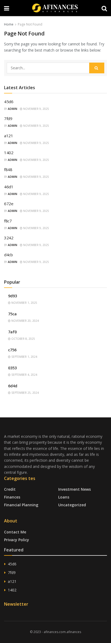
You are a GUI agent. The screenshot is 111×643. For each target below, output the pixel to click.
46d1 (8, 186)
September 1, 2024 (24, 357)
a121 (8, 135)
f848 (8, 169)
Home (8, 24)
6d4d (12, 385)
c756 (12, 349)
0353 (12, 367)
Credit (10, 489)
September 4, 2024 (24, 375)
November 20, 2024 (25, 321)
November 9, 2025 (35, 109)
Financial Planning (21, 504)
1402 (8, 152)
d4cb (8, 254)
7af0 (12, 331)
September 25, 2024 (25, 393)
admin (12, 109)
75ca (12, 313)
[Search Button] (96, 68)
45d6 (8, 101)
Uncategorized (72, 504)
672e (8, 203)
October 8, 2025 (23, 339)
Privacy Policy (16, 539)
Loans (63, 497)
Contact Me (15, 531)
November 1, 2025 (24, 303)
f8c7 (8, 220)
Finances (12, 497)
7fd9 (8, 118)
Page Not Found (30, 24)
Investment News (74, 489)
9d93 (12, 295)
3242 (8, 237)
